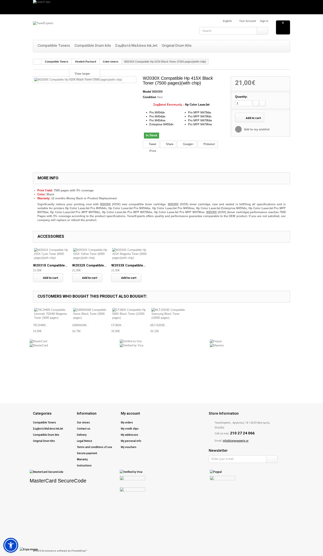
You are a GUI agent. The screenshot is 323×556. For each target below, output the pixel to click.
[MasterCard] (38, 341)
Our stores (83, 422)
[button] (10, 545)
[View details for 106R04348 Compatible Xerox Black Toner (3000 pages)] (91, 314)
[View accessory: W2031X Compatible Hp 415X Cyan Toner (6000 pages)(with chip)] (52, 254)
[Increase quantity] (262, 103)
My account (130, 413)
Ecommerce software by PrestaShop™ (64, 550)
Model (147, 91)
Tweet (152, 144)
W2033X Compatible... (128, 265)
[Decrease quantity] (256, 103)
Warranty (82, 459)
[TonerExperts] (77, 28)
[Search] (262, 30)
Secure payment (87, 453)
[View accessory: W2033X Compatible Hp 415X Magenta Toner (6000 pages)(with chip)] (130, 254)
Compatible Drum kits (92, 45)
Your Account (247, 21)
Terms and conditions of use (94, 447)
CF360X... (117, 325)
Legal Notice (84, 441)
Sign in (264, 21)
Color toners (110, 61)
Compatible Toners (54, 45)
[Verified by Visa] (131, 341)
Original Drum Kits (177, 45)
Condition (149, 97)
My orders (127, 422)
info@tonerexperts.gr (236, 440)
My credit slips (130, 428)
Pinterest (209, 144)
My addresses (129, 434)
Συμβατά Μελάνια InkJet (136, 45)
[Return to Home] (37, 61)
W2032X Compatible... (89, 265)
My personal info (131, 441)
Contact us (83, 428)
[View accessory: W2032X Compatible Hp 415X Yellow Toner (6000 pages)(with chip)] (91, 254)
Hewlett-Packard (85, 61)
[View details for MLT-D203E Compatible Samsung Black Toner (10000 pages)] (169, 314)
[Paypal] (216, 341)
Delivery (82, 434)
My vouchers (128, 447)
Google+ (188, 144)
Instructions (84, 465)
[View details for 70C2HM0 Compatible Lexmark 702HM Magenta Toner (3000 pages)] (52, 314)
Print (152, 151)
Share (169, 144)
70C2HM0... (40, 325)
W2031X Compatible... (50, 265)
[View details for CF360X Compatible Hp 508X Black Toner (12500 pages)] (130, 314)
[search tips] (161, 7)
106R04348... (80, 325)
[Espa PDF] (21, 549)
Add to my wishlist (256, 129)
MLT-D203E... (159, 325)
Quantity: (241, 96)
